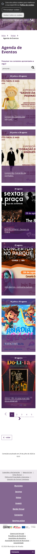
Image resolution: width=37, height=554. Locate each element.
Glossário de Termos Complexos (18, 479)
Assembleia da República (17, 538)
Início (4, 35)
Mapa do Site (27, 472)
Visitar (13, 35)
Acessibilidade (19, 543)
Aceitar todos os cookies (12, 15)
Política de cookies (27, 5)
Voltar (8, 437)
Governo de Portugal (17, 534)
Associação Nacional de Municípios (17, 541)
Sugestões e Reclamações (11, 472)
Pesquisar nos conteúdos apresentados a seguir (18, 62)
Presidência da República (17, 536)
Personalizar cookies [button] (11, 10)
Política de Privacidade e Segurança (17, 477)
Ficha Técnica (17, 475)
